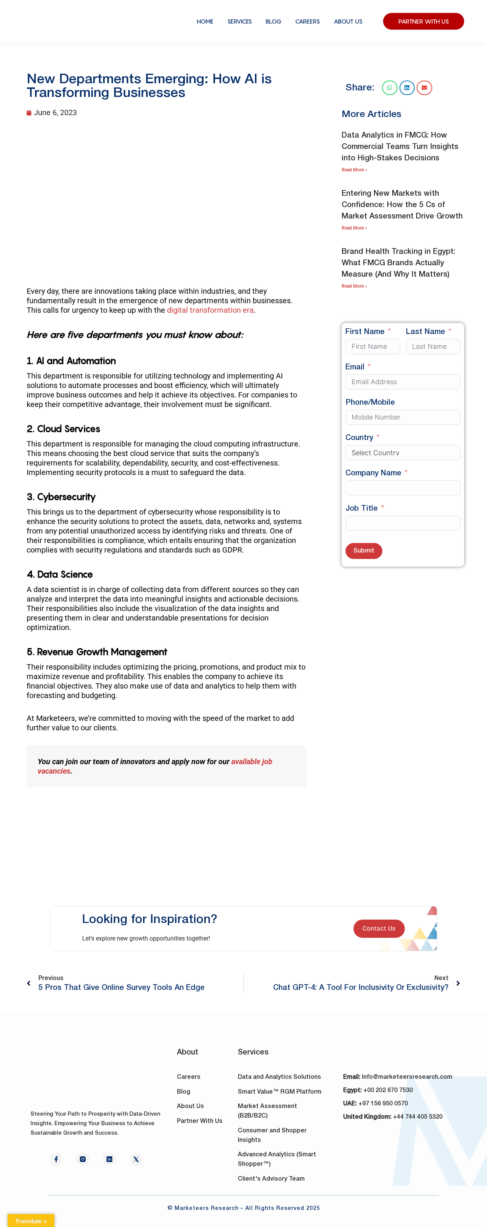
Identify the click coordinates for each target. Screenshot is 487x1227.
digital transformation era (210, 310)
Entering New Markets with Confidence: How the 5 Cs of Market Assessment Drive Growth (402, 205)
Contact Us (379, 928)
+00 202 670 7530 (388, 1090)
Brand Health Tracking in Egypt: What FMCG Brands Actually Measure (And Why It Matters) (398, 263)
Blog (183, 1092)
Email (354, 367)
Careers (189, 1077)
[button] (390, 88)
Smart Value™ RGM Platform (279, 1092)
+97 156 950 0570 (383, 1104)
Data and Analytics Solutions (279, 1077)
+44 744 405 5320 (417, 1117)
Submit (363, 551)
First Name (365, 332)
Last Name (425, 332)
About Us (190, 1106)
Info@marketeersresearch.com (407, 1077)
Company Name (373, 473)
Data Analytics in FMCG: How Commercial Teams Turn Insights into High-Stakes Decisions (400, 147)
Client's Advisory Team (271, 1179)
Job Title (361, 508)
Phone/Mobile (370, 402)
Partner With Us (200, 1121)
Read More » (354, 170)
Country (359, 438)
